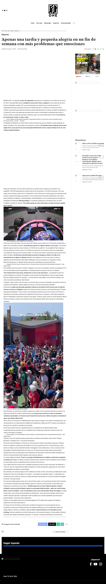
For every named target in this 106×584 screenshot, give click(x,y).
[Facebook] (2, 10)
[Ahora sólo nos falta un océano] (78, 146)
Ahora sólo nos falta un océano (93, 143)
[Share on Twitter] (95, 49)
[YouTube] (4, 10)
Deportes (5, 35)
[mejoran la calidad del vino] (78, 178)
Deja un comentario (60, 531)
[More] (103, 49)
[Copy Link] (100, 49)
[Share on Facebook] (93, 49)
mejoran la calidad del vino (92, 175)
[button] (35, 120)
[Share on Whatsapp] (98, 49)
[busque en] (92, 10)
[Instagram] (7, 10)
